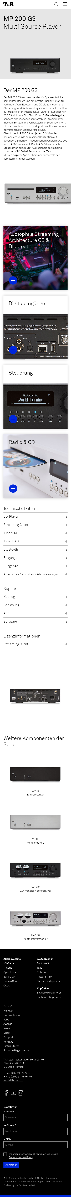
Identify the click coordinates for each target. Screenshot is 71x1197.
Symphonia (10, 972)
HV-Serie (8, 963)
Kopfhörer (43, 988)
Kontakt (8, 1042)
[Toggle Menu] (65, 4)
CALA (6, 985)
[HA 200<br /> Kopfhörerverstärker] (35, 919)
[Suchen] (56, 4)
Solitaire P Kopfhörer (49, 992)
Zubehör (8, 1006)
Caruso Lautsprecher (49, 981)
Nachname (9, 1125)
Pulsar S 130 (44, 976)
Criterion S (43, 972)
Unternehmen (11, 1015)
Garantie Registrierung (16, 1050)
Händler (8, 1010)
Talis (39, 968)
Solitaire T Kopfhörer (49, 997)
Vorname (8, 1112)
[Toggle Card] (13, 280)
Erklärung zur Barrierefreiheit (19, 1185)
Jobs (6, 1019)
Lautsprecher (45, 959)
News (6, 1028)
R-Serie (7, 968)
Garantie (57, 1182)
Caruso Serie (10, 981)
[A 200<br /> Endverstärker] (35, 775)
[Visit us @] (6, 1093)
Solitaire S (43, 963)
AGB (48, 1182)
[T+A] (8, 4)
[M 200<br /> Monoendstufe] (35, 823)
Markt (7, 1033)
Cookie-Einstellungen (31, 1182)
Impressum (52, 1178)
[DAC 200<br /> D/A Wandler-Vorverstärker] (35, 871)
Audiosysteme (12, 959)
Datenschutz (10, 1182)
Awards (7, 1024)
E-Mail (7, 1139)
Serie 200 (9, 976)
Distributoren (11, 1046)
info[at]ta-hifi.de (13, 1080)
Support (8, 1037)
